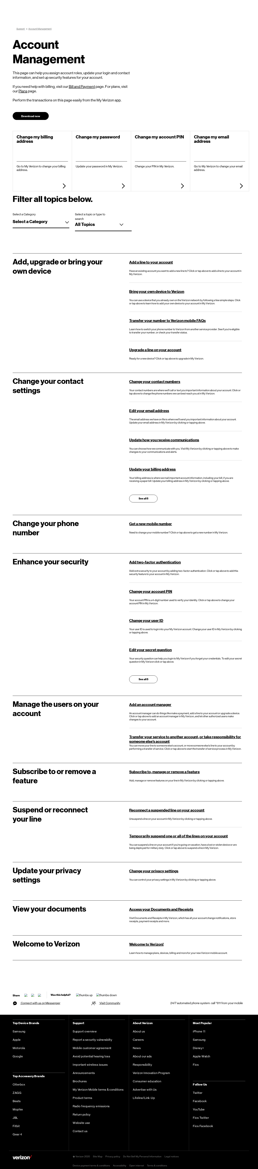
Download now (30, 116)
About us (139, 1031)
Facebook (200, 1101)
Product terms (82, 1098)
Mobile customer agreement (92, 1048)
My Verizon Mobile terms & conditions (98, 1089)
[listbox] (41, 223)
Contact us (80, 1131)
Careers (138, 1040)
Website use (81, 1123)
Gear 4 (17, 1134)
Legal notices (172, 1156)
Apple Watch (201, 1056)
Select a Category (24, 214)
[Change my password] (122, 186)
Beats (17, 1101)
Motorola (19, 1048)
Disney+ (198, 1048)
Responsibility (142, 1064)
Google (18, 1056)
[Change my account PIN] (181, 186)
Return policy (82, 1114)
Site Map (97, 1156)
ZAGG (17, 1093)
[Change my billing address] (63, 186)
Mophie (18, 1109)
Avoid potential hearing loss (91, 1056)
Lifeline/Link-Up (144, 1098)
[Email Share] (25, 995)
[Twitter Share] (39, 995)
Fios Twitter (201, 1118)
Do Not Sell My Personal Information (142, 1156)
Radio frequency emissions (91, 1106)
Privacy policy (112, 1156)
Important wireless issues (90, 1064)
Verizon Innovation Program (151, 1073)
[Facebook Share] (32, 995)
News (137, 1048)
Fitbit (16, 1126)
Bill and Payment (82, 86)
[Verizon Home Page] (22, 1157)
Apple (17, 1040)
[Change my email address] (240, 186)
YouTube (199, 1109)
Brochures (80, 1081)
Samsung (19, 1031)
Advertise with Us (145, 1089)
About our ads (142, 1056)
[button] (32, 117)
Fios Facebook (203, 1126)
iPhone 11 (199, 1031)
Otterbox (19, 1084)
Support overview (85, 1031)
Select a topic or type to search (90, 214)
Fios (196, 1064)
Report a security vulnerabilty (92, 1040)
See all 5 (143, 498)
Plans (23, 91)
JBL (15, 1118)
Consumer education (147, 1081)
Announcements (84, 1073)
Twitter (197, 1093)
